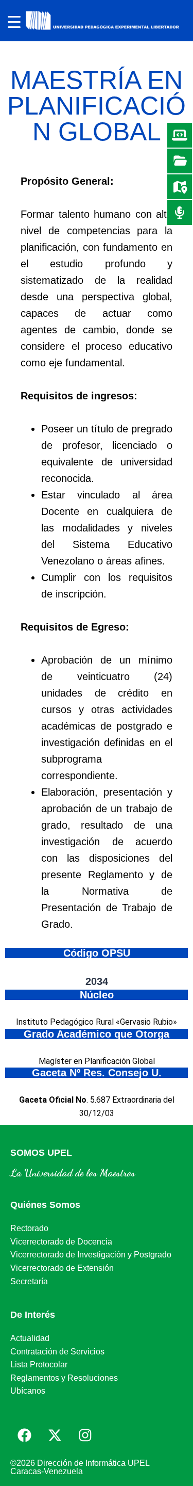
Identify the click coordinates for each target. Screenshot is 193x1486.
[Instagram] (85, 1435)
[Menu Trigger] (14, 22)
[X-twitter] (54, 1435)
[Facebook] (24, 1435)
